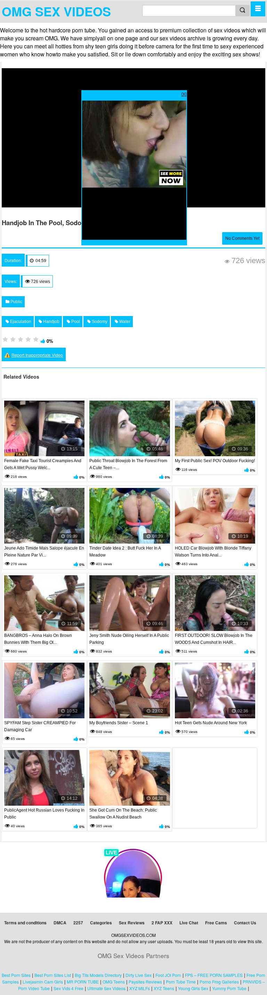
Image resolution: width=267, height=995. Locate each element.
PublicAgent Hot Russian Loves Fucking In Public (44, 814)
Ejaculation (20, 321)
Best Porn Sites (16, 975)
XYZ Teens (164, 988)
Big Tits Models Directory (98, 975)
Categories (101, 922)
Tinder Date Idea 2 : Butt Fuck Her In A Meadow (125, 552)
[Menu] (258, 8)
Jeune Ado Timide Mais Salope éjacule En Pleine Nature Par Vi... (44, 552)
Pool (75, 321)
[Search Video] (242, 10)
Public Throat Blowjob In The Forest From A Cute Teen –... (128, 464)
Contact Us (245, 922)
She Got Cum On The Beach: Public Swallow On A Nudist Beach (123, 814)
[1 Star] (5, 339)
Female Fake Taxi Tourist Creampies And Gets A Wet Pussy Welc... (42, 464)
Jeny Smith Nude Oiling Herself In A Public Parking (129, 639)
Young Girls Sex (193, 988)
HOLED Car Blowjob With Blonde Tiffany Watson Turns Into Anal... (213, 552)
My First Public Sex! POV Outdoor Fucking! (215, 460)
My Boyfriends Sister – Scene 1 (118, 722)
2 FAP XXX (162, 922)
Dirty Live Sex (139, 975)
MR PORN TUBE (83, 982)
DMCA (60, 922)
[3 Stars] (20, 339)
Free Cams (216, 922)
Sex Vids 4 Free (68, 988)
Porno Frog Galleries (219, 982)
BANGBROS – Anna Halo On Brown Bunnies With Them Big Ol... (38, 639)
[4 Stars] (28, 339)
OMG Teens (114, 982)
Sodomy (99, 321)
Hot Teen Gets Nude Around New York (211, 722)
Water (124, 321)
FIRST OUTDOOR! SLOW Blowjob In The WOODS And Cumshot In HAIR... (213, 639)
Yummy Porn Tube (229, 988)
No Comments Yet (242, 238)
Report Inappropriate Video (37, 355)
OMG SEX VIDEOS (56, 11)
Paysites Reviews (145, 982)
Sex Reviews (132, 922)
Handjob (50, 321)
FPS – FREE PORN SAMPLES (214, 975)
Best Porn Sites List (52, 975)
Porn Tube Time (181, 982)
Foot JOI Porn (168, 975)
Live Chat (188, 922)
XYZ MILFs (139, 988)
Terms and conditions (25, 922)
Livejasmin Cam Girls (43, 982)
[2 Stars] (12, 339)
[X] (183, 94)
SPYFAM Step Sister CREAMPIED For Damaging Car (40, 726)
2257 (78, 922)
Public (15, 301)
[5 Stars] (35, 339)
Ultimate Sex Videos (106, 988)
